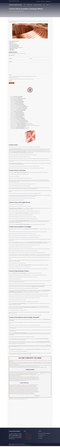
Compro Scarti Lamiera (28, 437)
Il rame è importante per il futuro (14, 46)
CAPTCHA (10, 80)
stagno (46, 367)
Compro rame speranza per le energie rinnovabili (16, 47)
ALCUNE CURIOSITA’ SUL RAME (14, 48)
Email (31, 58)
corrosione (22, 385)
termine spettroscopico (34, 360)
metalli (28, 389)
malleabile (27, 387)
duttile (24, 387)
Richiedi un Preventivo (13, 42)
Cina (29, 379)
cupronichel (22, 391)
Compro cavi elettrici (28, 438)
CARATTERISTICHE (12, 50)
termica (28, 384)
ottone (33, 390)
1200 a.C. (25, 380)
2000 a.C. (36, 379)
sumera (20, 376)
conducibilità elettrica (24, 384)
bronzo (29, 367)
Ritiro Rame (27, 433)
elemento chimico (14, 360)
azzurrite (30, 374)
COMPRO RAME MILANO (15, 5)
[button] (50, 5)
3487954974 (41, 436)
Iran (9, 373)
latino (49, 362)
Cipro (15, 366)
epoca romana (12, 367)
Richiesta (10, 61)
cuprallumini (27, 391)
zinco (15, 391)
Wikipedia (37, 395)
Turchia (13, 373)
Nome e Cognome (12, 55)
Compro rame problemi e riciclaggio (14, 45)
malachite (26, 374)
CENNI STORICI (11, 49)
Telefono (10, 58)
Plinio (18, 365)
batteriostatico (16, 393)
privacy (35, 76)
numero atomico (20, 360)
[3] (10, 373)
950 (21, 363)
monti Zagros (36, 372)
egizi (31, 377)
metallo (13, 384)
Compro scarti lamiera (28, 434)
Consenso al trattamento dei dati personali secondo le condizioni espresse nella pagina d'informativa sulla (23, 76)
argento (13, 385)
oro (19, 375)
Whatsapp (40, 438)
